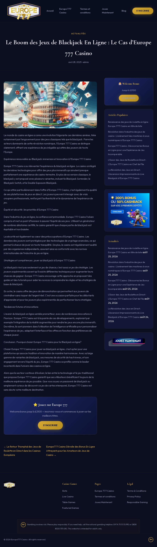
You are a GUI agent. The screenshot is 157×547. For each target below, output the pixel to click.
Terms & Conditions (136, 490)
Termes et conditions (85, 11)
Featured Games (70, 508)
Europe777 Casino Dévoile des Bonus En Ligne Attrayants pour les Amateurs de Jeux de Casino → (70, 450)
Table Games (68, 502)
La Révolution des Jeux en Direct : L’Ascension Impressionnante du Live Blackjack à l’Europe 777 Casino (126, 174)
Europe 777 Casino (65, 11)
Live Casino (68, 496)
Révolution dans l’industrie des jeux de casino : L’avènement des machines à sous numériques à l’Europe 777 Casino (128, 135)
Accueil (50, 10)
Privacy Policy (134, 496)
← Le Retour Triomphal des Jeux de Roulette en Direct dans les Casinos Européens (22, 450)
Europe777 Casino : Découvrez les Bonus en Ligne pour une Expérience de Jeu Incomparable (128, 150)
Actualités (78, 33)
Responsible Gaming (137, 502)
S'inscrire (142, 10)
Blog (124, 10)
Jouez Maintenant (107, 11)
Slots (64, 490)
